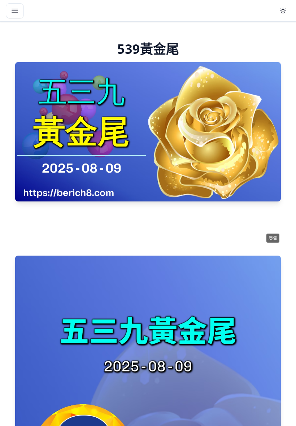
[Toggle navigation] (15, 10)
